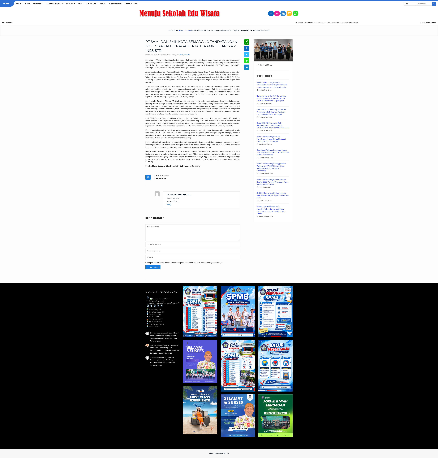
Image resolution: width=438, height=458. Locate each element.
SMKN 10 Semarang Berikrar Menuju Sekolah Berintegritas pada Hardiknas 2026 (273, 195)
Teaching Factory (53, 4)
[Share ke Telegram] (246, 67)
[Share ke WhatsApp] (246, 60)
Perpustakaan (115, 4)
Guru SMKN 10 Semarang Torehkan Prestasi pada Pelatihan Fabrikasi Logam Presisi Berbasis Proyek (271, 111)
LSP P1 (102, 4)
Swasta (187, 55)
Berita (27, 4)
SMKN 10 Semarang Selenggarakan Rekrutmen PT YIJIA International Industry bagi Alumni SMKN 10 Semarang (271, 167)
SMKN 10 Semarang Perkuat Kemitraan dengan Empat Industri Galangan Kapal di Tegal (271, 139)
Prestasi (69, 4)
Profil (18, 4)
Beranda (7, 4)
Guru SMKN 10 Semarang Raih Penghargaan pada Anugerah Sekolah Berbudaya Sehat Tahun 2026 (273, 125)
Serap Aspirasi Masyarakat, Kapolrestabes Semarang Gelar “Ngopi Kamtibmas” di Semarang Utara (271, 210)
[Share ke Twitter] (246, 54)
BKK (135, 4)
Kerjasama (91, 4)
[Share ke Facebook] (246, 48)
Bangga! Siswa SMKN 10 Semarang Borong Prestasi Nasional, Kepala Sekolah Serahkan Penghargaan (271, 98)
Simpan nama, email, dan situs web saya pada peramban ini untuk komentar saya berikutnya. (184, 262)
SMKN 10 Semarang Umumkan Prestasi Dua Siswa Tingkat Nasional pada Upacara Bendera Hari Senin (272, 84)
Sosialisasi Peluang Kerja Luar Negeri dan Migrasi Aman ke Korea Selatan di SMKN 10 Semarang (273, 152)
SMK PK (127, 4)
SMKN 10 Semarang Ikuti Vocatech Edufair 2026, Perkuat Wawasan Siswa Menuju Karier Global (272, 182)
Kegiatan (37, 4)
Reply (169, 205)
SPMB (80, 4)
